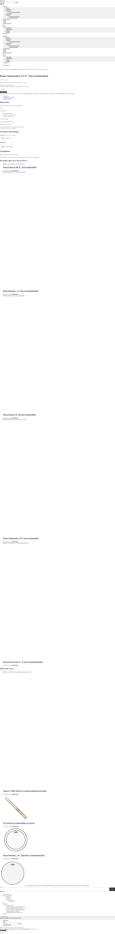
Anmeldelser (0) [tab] (7, 99)
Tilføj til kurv (3, 92)
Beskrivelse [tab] (6, 96)
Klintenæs (8, 9)
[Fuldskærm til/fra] (2, 932)
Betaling (8, 32)
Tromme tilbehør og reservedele (16, 69)
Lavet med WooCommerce (14, 918)
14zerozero (9, 13)
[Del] (3, 932)
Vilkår (7, 30)
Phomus (5, 6)
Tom (57, 93)
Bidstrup (8, 10)
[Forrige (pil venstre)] (0, 933)
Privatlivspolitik (4, 918)
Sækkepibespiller (13, 17)
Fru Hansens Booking (14, 12)
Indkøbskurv (9, 29)
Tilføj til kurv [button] (15, 170)
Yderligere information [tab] (8, 97)
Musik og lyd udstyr (14, 16)
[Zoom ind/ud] (0, 932)
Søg (16, 2)
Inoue (7, 8)
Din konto (8, 27)
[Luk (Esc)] (5, 932)
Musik (4, 20)
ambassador (45, 93)
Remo (73, 93)
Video (4, 22)
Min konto (5, 920)
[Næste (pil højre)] (2, 933)
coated (50, 93)
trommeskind (62, 93)
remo (53, 93)
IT (3, 25)
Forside (2, 69)
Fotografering (6, 19)
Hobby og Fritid (7, 23)
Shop (4, 26)
